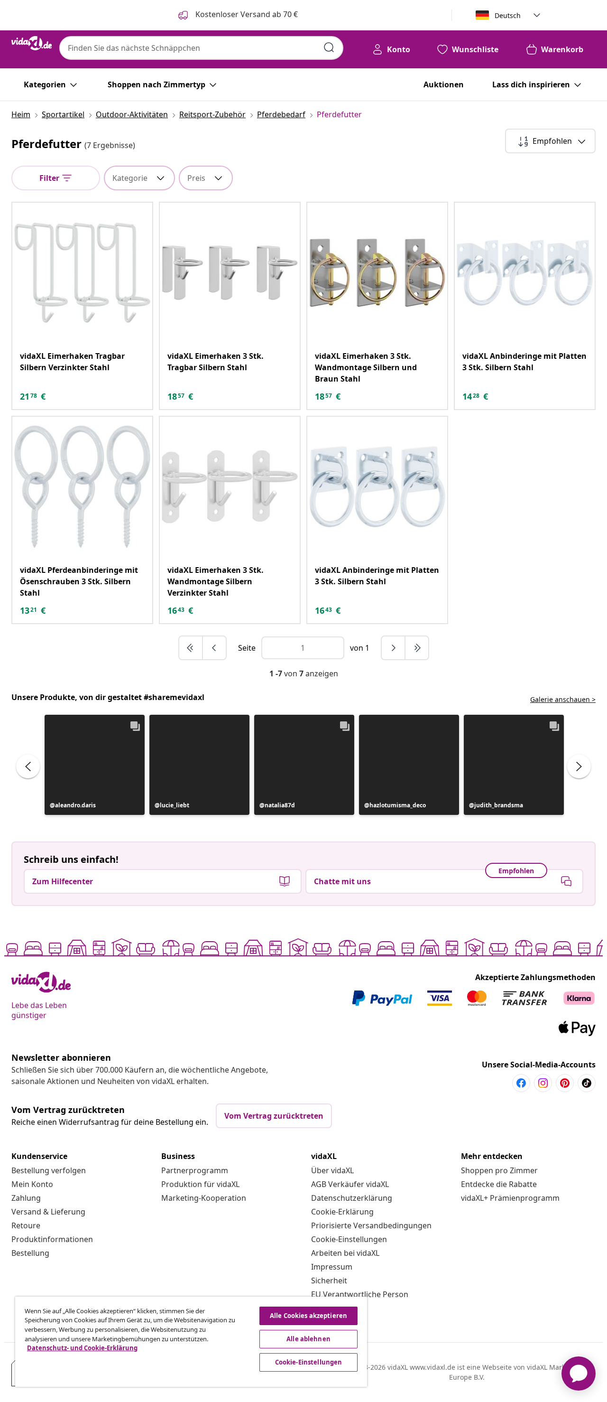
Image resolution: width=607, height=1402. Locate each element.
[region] (191, 1342)
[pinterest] (565, 1083)
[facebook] (521, 1083)
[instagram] (543, 1083)
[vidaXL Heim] (31, 43)
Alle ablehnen (308, 1339)
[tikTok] (586, 1083)
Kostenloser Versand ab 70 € (245, 14)
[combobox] (201, 48)
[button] (95, 765)
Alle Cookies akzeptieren (308, 1315)
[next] (393, 647)
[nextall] (416, 647)
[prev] (214, 647)
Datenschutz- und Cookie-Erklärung (82, 1348)
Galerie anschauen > (563, 699)
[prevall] (191, 647)
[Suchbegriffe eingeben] (329, 47)
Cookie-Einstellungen (349, 1239)
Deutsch (508, 15)
